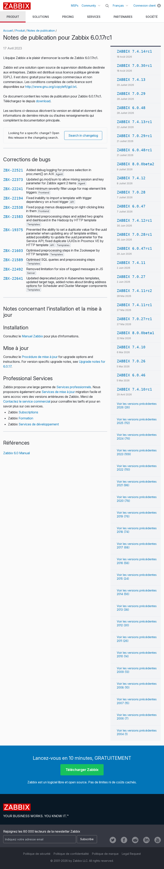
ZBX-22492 (13, 269)
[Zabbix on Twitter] (113, 840)
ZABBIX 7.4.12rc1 (134, 220)
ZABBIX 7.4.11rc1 (134, 305)
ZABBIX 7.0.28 (131, 192)
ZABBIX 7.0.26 (131, 361)
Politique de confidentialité (71, 853)
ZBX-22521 (13, 170)
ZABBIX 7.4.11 (131, 263)
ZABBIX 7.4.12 (131, 178)
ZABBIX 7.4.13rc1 (134, 122)
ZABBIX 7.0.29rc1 (134, 136)
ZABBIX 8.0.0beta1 (135, 333)
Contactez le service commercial (26, 401)
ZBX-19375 (13, 230)
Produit (20, 30)
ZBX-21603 (13, 251)
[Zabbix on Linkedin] (146, 840)
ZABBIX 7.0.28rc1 (134, 234)
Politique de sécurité (36, 853)
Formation (26, 418)
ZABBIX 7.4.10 (131, 347)
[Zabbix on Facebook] (124, 840)
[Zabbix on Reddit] (135, 840)
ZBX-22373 (13, 179)
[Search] (107, 5)
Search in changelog (83, 135)
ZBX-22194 (13, 198)
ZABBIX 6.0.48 (131, 108)
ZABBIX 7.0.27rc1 (134, 319)
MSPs (74, 5)
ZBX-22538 (13, 207)
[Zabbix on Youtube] (157, 840)
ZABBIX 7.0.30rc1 (134, 65)
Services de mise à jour (58, 392)
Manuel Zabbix (32, 336)
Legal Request (131, 853)
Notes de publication (41, 30)
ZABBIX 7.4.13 (131, 79)
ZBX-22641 (13, 278)
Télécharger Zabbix (82, 770)
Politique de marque (105, 853)
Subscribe (87, 839)
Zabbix (17, 6)
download (43, 101)
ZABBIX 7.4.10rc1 (134, 389)
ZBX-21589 (13, 260)
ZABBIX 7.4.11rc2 (134, 291)
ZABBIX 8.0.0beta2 (135, 164)
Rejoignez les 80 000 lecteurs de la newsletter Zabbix (41, 831)
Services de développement (39, 424)
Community (89, 5)
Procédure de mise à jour (40, 357)
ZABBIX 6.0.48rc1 (134, 150)
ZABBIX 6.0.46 (131, 375)
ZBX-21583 (13, 216)
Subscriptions (28, 412)
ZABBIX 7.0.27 (131, 277)
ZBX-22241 (13, 189)
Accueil (8, 30)
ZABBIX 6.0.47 (131, 206)
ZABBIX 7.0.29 (131, 93)
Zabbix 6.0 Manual (16, 453)
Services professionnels (73, 387)
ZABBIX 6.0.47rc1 (134, 248)
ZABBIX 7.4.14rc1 (134, 51)
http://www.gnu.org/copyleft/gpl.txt (50, 87)
